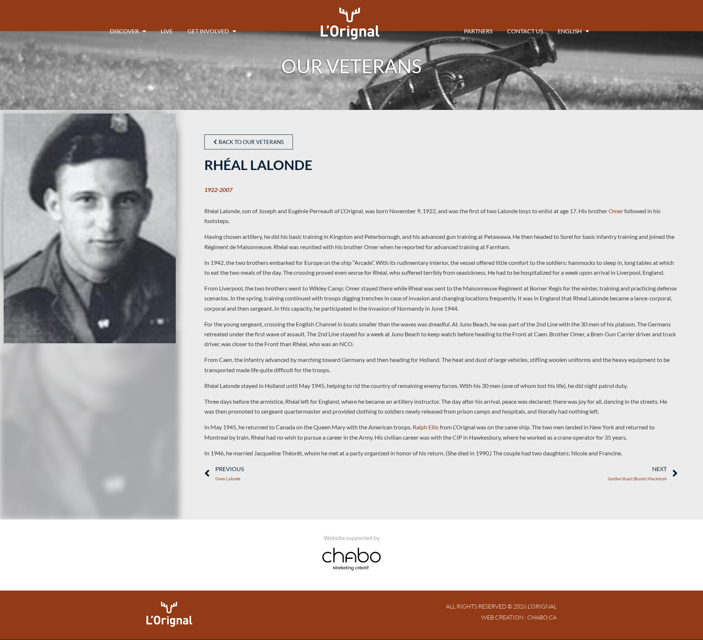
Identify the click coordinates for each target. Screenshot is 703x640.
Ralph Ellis (426, 426)
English (570, 30)
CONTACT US (525, 30)
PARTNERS (478, 30)
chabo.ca (542, 617)
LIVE (167, 30)
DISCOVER (124, 30)
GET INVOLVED (208, 30)
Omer (616, 210)
